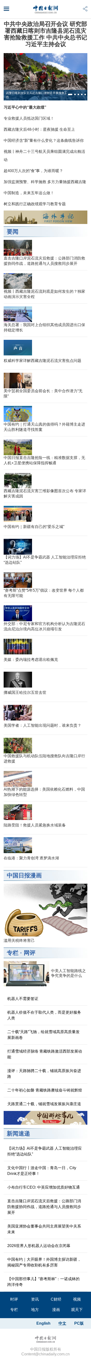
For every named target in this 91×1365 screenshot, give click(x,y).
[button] (70, 94)
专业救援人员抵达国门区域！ (29, 118)
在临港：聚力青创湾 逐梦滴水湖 (31, 858)
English (43, 1323)
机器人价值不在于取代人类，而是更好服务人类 (44, 1015)
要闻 (12, 231)
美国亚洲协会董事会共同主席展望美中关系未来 (44, 1229)
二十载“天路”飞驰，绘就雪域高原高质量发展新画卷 (43, 1035)
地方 (35, 1310)
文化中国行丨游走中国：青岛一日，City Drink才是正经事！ (41, 1171)
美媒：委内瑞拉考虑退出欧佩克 (31, 660)
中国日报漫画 (24, 875)
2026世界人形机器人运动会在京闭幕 (38, 1246)
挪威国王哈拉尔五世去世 (25, 692)
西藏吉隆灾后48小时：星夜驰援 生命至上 (39, 129)
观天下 (77, 1310)
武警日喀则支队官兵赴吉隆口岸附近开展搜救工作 (36, 95)
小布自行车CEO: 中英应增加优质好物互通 (43, 1187)
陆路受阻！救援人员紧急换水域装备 (35, 825)
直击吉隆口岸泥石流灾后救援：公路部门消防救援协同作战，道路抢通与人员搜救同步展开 (44, 1207)
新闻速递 (18, 1133)
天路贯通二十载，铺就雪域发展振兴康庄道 (44, 1104)
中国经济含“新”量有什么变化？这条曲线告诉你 (44, 140)
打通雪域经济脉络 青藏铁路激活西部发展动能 (44, 1054)
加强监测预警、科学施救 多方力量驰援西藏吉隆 (45, 182)
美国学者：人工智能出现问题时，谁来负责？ (42, 725)
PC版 (79, 1323)
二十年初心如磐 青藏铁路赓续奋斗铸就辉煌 (44, 1090)
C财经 (56, 1299)
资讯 (35, 1299)
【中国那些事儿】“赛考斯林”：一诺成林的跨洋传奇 (43, 1282)
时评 (14, 1299)
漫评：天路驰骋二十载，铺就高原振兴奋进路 (44, 1074)
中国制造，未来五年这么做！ (29, 193)
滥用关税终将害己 (19, 940)
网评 (29, 952)
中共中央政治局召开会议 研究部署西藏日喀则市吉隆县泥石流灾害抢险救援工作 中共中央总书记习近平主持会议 (45, 34)
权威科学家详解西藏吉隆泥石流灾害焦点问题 (42, 361)
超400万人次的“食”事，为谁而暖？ (33, 171)
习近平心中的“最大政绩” (25, 107)
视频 (77, 1299)
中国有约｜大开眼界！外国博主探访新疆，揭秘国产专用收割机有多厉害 (44, 1262)
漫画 (56, 1310)
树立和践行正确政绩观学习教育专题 (35, 204)
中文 (62, 1323)
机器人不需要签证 (22, 999)
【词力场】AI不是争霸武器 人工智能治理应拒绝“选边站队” (44, 1151)
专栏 (12, 952)
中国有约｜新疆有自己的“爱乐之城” (34, 527)
